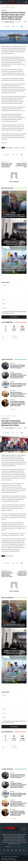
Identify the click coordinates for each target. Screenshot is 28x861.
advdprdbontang (9, 147)
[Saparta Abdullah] (2, 22)
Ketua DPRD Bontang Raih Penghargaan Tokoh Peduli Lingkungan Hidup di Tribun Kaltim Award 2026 (17, 403)
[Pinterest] (16, 850)
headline (23, 147)
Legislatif (12, 7)
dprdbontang (17, 147)
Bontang (13, 212)
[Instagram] (8, 850)
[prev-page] (2, 277)
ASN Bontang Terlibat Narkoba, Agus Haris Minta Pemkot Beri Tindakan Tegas (6, 165)
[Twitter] (23, 850)
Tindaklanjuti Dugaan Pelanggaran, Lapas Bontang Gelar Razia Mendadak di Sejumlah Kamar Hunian (14, 242)
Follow (14, 325)
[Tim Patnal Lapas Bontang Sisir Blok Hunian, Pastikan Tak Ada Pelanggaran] (14, 204)
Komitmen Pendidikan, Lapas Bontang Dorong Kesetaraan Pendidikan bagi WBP (14, 270)
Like (5, 325)
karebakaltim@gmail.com (17, 846)
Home (2, 7)
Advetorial (7, 7)
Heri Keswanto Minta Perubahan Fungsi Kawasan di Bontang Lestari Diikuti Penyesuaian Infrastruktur (18, 394)
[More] (21, 26)
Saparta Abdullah (9, 21)
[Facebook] (4, 850)
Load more (13, 409)
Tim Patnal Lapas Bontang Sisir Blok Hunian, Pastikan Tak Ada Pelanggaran (14, 215)
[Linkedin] (12, 850)
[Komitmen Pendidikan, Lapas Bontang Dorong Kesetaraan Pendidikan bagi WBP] (14, 260)
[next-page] (5, 277)
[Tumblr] (20, 850)
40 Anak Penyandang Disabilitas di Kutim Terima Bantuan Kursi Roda (21, 165)
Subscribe (22, 325)
